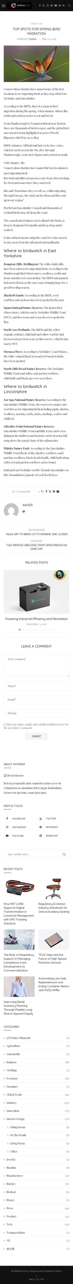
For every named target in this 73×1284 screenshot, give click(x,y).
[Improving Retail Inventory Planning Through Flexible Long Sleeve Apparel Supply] (19, 986)
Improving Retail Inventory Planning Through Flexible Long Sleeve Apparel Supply (18, 1007)
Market (38, 1184)
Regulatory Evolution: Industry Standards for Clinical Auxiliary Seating (54, 907)
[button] (7, 600)
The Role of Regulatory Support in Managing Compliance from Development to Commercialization (19, 962)
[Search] (69, 5)
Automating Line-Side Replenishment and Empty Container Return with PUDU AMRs (54, 984)
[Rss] (64, 5)
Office (39, 1151)
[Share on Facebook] (46, 491)
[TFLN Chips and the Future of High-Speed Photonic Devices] (54, 939)
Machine (38, 1167)
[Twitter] (43, 5)
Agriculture (38, 1046)
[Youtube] (55, 5)
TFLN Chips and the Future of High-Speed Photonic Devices (52, 958)
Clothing (38, 1070)
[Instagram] (48, 5)
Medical (38, 1192)
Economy (38, 1078)
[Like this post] (42, 491)
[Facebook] (39, 5)
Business (38, 1062)
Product (38, 1216)
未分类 (38, 1249)
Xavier (33, 39)
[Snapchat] (60, 5)
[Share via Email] (58, 491)
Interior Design (38, 1119)
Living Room (39, 1143)
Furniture (38, 1086)
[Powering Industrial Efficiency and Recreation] (36, 591)
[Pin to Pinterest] (54, 491)
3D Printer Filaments (38, 1038)
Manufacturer (38, 1175)
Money (38, 1200)
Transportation (38, 1232)
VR (38, 1240)
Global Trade (38, 1094)
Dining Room (39, 1127)
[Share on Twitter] (50, 491)
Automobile (38, 1054)
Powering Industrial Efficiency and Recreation (36, 619)
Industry (38, 1103)
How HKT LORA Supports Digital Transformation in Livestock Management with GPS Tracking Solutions (19, 913)
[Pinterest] (52, 5)
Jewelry (38, 1159)
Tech (38, 1224)
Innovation (38, 1111)
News (38, 1208)
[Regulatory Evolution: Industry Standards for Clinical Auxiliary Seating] (54, 889)
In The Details (39, 1135)
